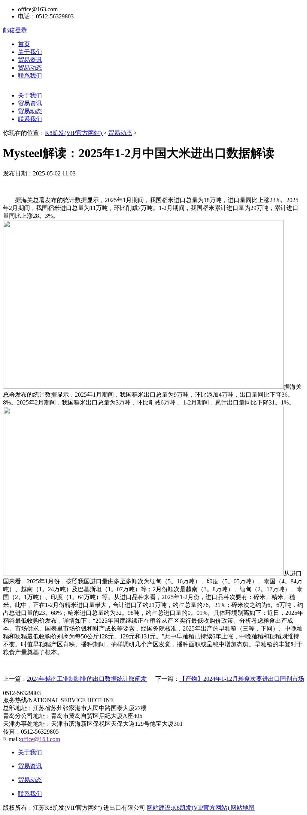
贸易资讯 (30, 60)
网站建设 (159, 808)
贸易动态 (30, 67)
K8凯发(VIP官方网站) (74, 133)
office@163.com (40, 739)
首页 (24, 44)
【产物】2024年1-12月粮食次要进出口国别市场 (241, 679)
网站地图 (243, 808)
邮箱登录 (15, 30)
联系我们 (30, 75)
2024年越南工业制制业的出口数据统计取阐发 (87, 679)
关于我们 (30, 52)
